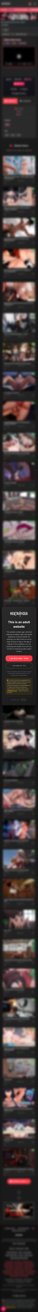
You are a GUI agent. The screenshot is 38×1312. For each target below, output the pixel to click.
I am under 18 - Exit (19, 666)
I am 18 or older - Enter (19, 658)
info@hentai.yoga (12, 690)
